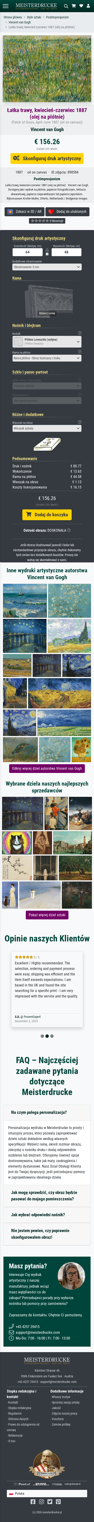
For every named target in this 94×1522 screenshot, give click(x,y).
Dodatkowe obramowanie (27, 261)
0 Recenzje (56, 221)
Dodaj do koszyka (49, 514)
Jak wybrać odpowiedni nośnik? (38, 1214)
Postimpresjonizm (57, 17)
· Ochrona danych (18, 1419)
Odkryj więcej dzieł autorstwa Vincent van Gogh (47, 768)
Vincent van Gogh (20, 22)
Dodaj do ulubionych (70, 211)
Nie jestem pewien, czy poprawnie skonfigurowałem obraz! (40, 1234)
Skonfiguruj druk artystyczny (50, 158)
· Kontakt (12, 1402)
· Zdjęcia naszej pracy (63, 1413)
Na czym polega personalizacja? (39, 1112)
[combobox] (47, 267)
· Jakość (55, 1408)
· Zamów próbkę (60, 1425)
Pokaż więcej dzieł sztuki (47, 915)
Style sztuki (34, 17)
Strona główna (13, 17)
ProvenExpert (39, 1017)
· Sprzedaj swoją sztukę (65, 1402)
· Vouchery (57, 1419)
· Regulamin (14, 1413)
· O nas (11, 1441)
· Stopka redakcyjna (19, 1408)
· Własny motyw (60, 1397)
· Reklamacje (15, 1436)
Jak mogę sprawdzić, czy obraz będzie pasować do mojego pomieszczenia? (44, 1196)
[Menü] (5, 6)
